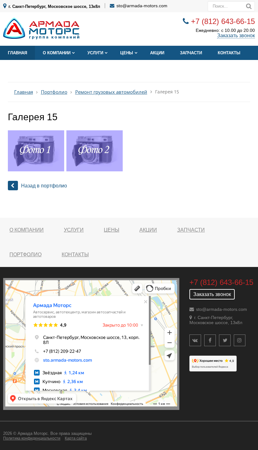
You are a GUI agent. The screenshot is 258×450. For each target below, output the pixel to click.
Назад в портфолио (44, 185)
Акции (157, 52)
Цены (126, 52)
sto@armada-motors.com (141, 5)
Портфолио (54, 92)
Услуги (95, 52)
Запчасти (191, 52)
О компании (56, 52)
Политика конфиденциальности (31, 438)
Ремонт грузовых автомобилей (111, 92)
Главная (17, 52)
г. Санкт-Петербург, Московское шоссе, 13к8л (54, 6)
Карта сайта (76, 438)
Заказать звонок (236, 35)
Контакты (229, 52)
